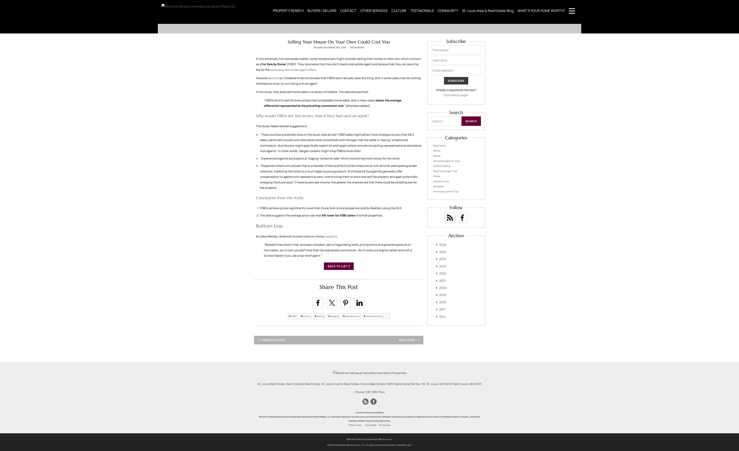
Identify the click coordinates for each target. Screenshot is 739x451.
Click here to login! (456, 95)
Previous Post (273, 340)
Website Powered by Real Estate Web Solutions (369, 439)
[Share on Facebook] (318, 303)
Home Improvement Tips (446, 191)
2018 (442, 302)
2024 (442, 259)
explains (331, 236)
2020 (442, 288)
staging (334, 316)
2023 (442, 266)
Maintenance (352, 316)
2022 (442, 273)
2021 (442, 281)
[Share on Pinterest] (345, 303)
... (388, 316)
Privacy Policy (355, 425)
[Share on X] (332, 303)
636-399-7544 (375, 392)
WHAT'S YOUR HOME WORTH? (541, 10)
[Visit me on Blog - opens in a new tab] (450, 217)
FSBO (294, 316)
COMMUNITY (448, 10)
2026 (442, 245)
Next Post (407, 340)
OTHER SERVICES (374, 10)
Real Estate (439, 145)
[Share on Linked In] (359, 303)
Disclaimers (390, 444)
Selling (320, 316)
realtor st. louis (441, 181)
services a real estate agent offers (293, 70)
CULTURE (398, 10)
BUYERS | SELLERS (322, 10)
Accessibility (371, 425)
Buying (436, 155)
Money (306, 316)
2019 (442, 295)
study (275, 78)
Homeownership (374, 316)
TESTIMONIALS (422, 10)
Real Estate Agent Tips (445, 171)
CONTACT (348, 10)
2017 (442, 309)
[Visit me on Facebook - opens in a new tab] (462, 217)
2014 (442, 317)
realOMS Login (404, 444)
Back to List (338, 266)
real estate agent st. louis (446, 161)
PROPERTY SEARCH (288, 10)
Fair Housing (384, 425)
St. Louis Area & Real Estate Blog (488, 10)
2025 (442, 252)
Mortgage (438, 186)
